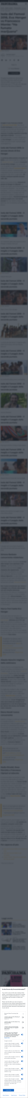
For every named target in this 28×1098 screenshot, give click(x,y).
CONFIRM (8, 1090)
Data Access (14, 1095)
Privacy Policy (22, 1095)
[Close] (25, 989)
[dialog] (14, 1042)
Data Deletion (6, 1095)
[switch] (22, 1017)
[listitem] (14, 1014)
